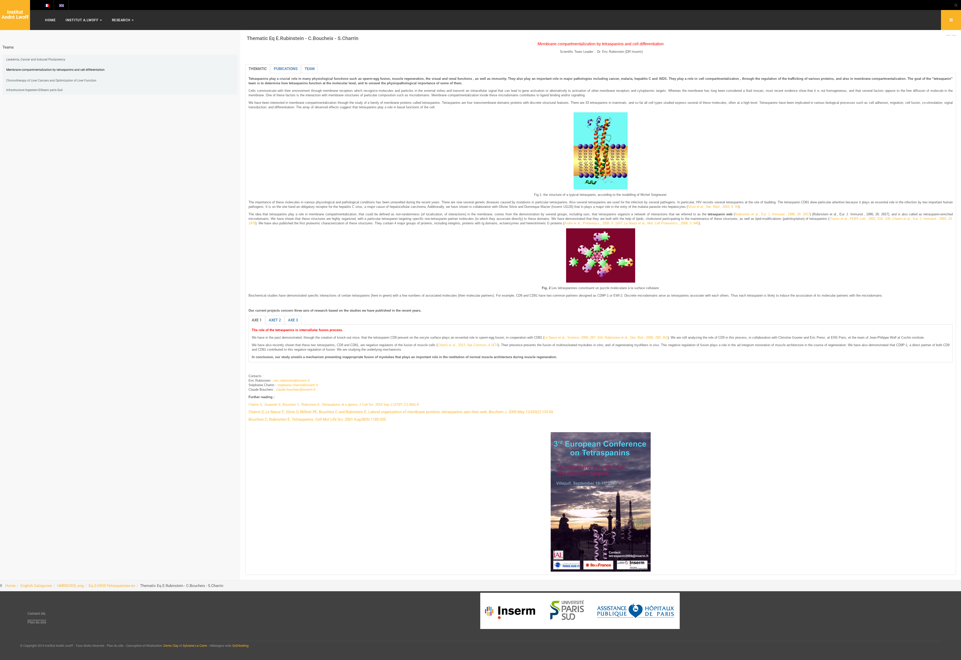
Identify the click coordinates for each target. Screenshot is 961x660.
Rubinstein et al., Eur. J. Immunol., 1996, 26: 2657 (772, 214)
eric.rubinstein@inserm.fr (292, 380)
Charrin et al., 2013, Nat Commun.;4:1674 (467, 345)
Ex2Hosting (240, 645)
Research (121, 20)
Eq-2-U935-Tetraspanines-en (112, 585)
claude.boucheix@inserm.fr (296, 389)
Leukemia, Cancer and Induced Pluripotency (35, 59)
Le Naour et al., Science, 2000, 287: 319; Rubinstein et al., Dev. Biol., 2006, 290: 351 (606, 337)
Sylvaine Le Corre (195, 645)
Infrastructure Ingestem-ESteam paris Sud (34, 90)
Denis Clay (170, 645)
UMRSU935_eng (70, 585)
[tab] (257, 68)
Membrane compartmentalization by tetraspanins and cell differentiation (55, 70)
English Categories (36, 585)
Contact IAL (37, 613)
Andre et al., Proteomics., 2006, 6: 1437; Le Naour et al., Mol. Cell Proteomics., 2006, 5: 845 (631, 223)
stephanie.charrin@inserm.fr (297, 385)
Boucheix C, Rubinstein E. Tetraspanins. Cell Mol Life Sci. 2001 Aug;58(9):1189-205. (318, 419)
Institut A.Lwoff (82, 20)
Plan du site (37, 622)
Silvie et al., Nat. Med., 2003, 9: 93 (713, 207)
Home (50, 20)
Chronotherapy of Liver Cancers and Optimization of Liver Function (51, 80)
